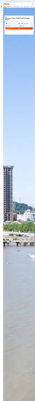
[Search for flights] (1, 7)
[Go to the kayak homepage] (6, 4)
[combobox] (17, 21)
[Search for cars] (1, 10)
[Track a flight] (1, 17)
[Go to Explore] (1, 15)
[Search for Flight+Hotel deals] (1, 12)
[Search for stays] (1, 9)
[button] (2, 4)
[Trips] (1, 19)
